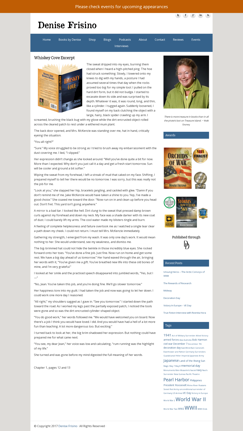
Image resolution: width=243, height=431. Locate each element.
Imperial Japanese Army (192, 355)
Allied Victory (202, 335)
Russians (202, 385)
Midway (167, 290)
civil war (168, 343)
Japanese (171, 360)
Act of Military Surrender (183, 335)
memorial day (190, 366)
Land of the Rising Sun (192, 360)
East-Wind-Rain (188, 348)
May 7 (172, 366)
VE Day (187, 393)
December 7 (180, 343)
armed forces (171, 339)
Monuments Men (171, 370)
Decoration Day (171, 298)
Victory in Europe (200, 393)
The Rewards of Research (177, 283)
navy (199, 370)
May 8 (178, 366)
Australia (188, 340)
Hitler (178, 355)
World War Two (170, 409)
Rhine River (192, 385)
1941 (167, 335)
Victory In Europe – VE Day (177, 305)
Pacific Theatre (193, 374)
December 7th (195, 344)
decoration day (172, 347)
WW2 (181, 408)
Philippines (196, 380)
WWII (191, 407)
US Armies (177, 393)
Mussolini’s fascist (188, 370)
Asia (181, 340)
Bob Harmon (199, 339)
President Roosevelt (175, 385)
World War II (191, 399)
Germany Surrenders (195, 352)
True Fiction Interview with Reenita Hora (184, 312)
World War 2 (169, 400)
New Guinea (179, 374)
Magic (166, 366)
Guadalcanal (169, 355)
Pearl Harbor (176, 379)
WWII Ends (202, 409)
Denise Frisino (80, 25)
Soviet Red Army (171, 389)
